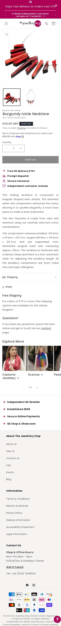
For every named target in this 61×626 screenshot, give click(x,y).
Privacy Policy (14, 512)
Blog (8, 479)
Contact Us (13, 458)
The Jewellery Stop (20, 616)
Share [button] (8, 286)
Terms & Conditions (18, 498)
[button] (6, 23)
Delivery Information (18, 520)
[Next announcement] (55, 15)
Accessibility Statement (20, 527)
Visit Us (10, 451)
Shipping (21, 128)
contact (46, 328)
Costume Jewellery (9, 376)
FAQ (8, 465)
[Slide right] (37, 387)
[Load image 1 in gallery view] (11, 97)
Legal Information (16, 534)
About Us (11, 444)
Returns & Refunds (17, 505)
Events (10, 472)
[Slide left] (23, 387)
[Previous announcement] (5, 15)
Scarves (34, 374)
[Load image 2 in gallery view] (30, 97)
